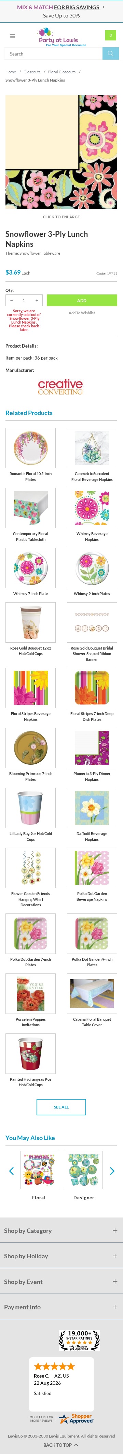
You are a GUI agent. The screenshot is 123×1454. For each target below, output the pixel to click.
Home (10, 71)
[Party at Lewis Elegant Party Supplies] (61, 35)
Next (111, 1170)
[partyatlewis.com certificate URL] (61, 1418)
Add (81, 300)
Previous (11, 1170)
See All (61, 1107)
